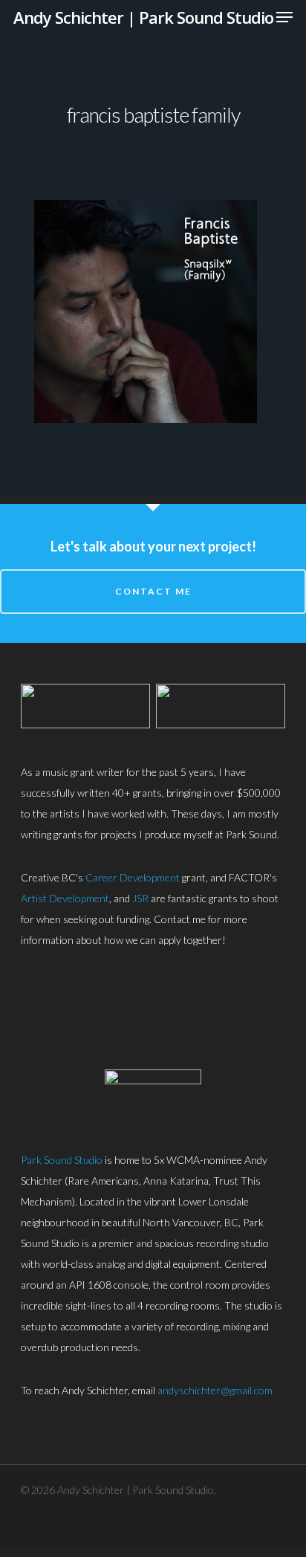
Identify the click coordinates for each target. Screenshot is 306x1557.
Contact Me (153, 591)
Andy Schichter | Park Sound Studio (143, 17)
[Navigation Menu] (284, 17)
